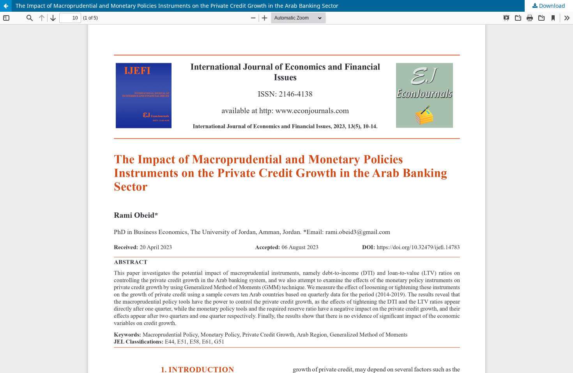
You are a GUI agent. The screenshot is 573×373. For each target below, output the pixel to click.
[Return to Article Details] (6, 6)
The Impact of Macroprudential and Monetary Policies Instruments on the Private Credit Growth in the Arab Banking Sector (177, 5)
